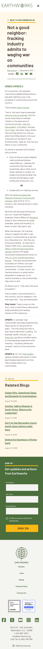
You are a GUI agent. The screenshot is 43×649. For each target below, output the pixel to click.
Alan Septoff (12, 70)
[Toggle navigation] (38, 6)
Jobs (21, 573)
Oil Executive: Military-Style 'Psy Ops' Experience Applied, (19, 249)
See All (11, 378)
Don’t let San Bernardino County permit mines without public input (21, 426)
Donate (21, 566)
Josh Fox (26, 124)
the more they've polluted (16, 115)
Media (21, 580)
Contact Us (21, 593)
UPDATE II (18, 86)
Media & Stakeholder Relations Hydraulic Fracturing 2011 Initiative (20, 198)
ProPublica (21, 127)
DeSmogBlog (10, 127)
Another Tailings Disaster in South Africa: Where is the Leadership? (18, 409)
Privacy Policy (21, 586)
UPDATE (8, 86)
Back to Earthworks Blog (22, 20)
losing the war (23, 107)
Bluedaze (34, 217)
